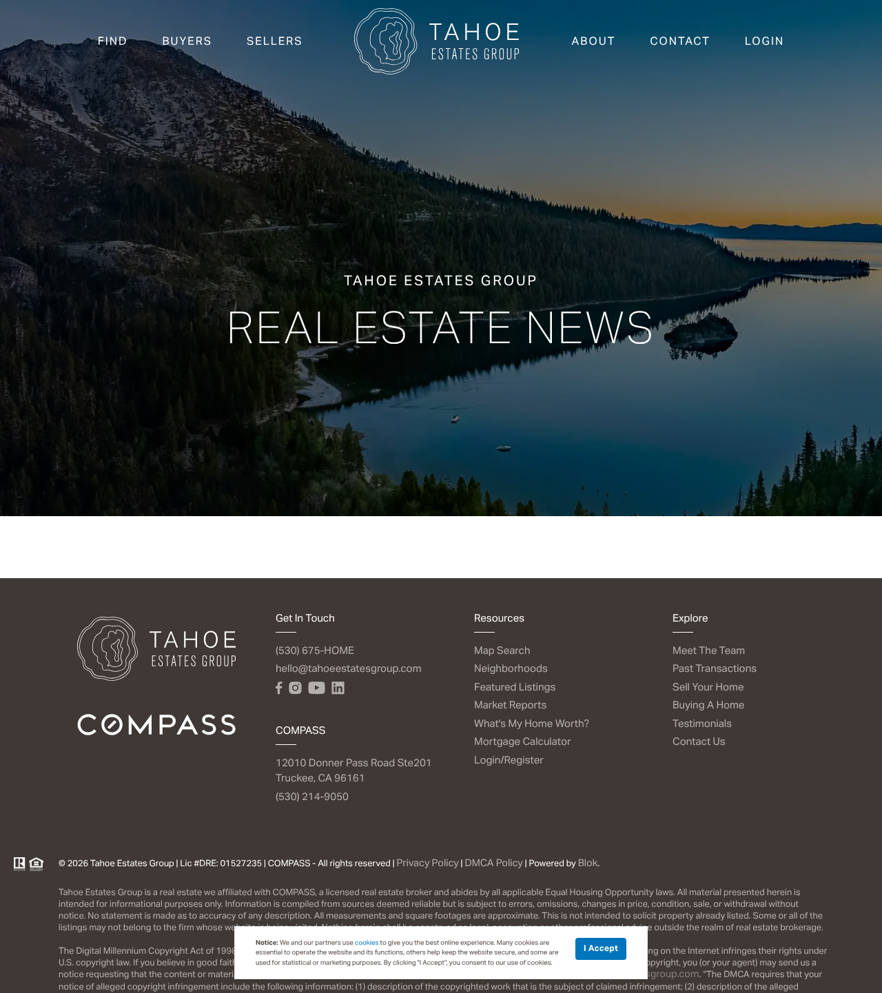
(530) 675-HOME (315, 650)
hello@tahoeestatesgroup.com (349, 668)
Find (113, 41)
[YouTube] (316, 688)
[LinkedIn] (337, 688)
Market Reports (510, 705)
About (594, 41)
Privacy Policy (428, 863)
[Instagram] (295, 688)
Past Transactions (715, 668)
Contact (680, 41)
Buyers (187, 41)
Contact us (699, 741)
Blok (588, 863)
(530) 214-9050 (312, 796)
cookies (367, 942)
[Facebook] (279, 688)
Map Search (502, 650)
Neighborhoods (511, 668)
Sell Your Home (708, 687)
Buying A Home (708, 705)
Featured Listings (514, 687)
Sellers (275, 41)
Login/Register (509, 760)
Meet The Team (709, 650)
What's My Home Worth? (531, 723)
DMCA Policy (493, 863)
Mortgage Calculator (522, 741)
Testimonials (702, 723)
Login (764, 41)
